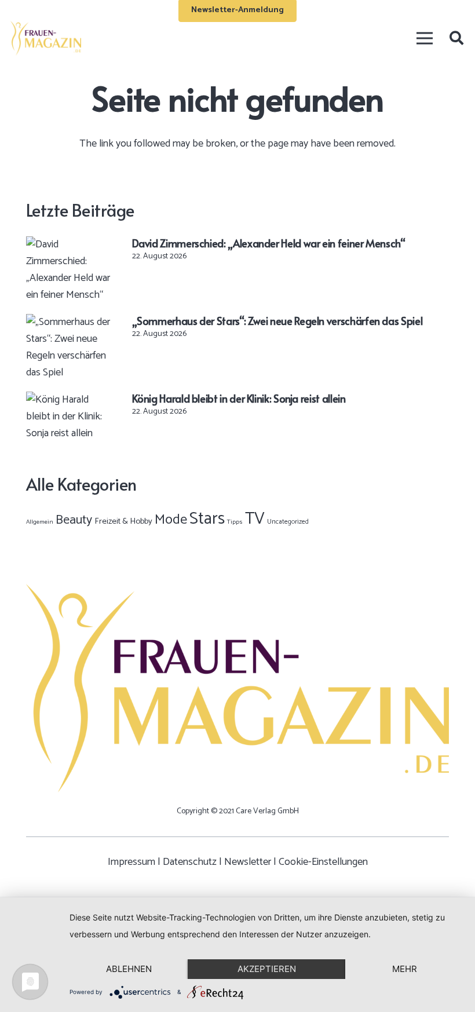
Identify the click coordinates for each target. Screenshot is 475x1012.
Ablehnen (129, 968)
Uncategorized (288, 521)
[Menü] (424, 38)
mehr (404, 968)
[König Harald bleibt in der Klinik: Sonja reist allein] (68, 399)
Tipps (235, 522)
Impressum (131, 862)
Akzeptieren (266, 968)
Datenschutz (190, 862)
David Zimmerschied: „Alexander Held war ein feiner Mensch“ (268, 243)
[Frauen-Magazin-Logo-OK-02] (45, 38)
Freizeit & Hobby (123, 521)
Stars (207, 519)
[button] (456, 38)
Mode (171, 520)
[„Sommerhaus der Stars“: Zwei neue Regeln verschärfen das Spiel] (68, 322)
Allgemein (39, 522)
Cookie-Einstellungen (323, 862)
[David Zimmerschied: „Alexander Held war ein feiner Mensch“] (68, 244)
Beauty (74, 520)
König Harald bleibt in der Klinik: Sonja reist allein (239, 398)
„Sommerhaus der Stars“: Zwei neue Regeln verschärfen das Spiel (277, 320)
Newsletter (247, 862)
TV (255, 519)
